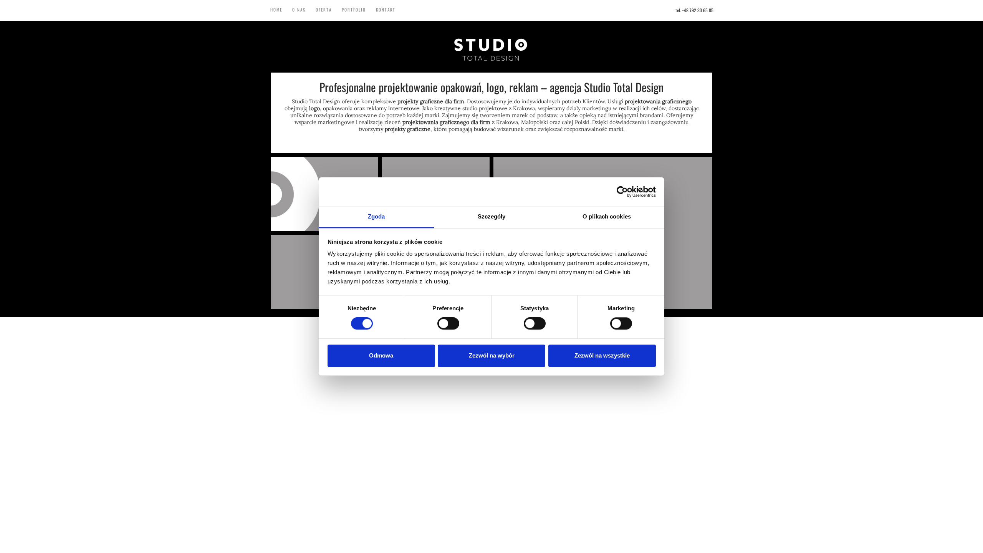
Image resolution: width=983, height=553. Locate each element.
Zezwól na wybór (492, 355)
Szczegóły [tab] (492, 216)
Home (276, 10)
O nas (299, 10)
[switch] (448, 324)
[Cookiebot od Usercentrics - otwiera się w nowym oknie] (622, 191)
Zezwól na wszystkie (602, 355)
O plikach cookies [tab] (607, 216)
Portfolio (354, 10)
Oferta (324, 10)
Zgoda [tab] (376, 216)
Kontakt (386, 10)
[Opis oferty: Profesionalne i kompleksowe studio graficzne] (491, 49)
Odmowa (381, 355)
